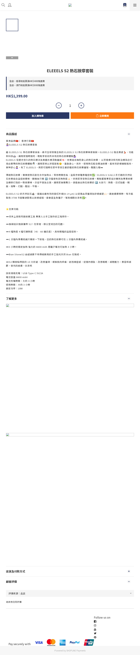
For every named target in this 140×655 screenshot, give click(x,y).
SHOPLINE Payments (76, 650)
